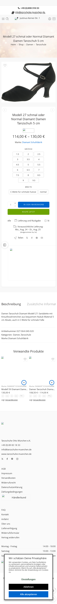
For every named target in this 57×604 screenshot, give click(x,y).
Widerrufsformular (10, 533)
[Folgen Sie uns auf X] (2, 459)
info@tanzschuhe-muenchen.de (29, 13)
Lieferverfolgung (9, 528)
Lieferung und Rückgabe (29, 220)
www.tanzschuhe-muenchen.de (16, 454)
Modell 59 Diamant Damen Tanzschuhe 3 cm (14, 389)
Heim (13, 44)
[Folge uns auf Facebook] (7, 459)
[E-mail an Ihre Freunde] (42, 238)
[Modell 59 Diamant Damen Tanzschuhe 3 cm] (14, 369)
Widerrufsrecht (8, 482)
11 (22, 396)
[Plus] (15, 203)
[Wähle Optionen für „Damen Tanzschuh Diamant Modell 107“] (51, 382)
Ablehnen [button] (29, 586)
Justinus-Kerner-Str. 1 (29, 18)
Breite (28, 187)
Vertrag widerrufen (10, 537)
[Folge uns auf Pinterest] (12, 459)
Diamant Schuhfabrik (32, 142)
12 (50, 396)
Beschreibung (11, 304)
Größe (28, 149)
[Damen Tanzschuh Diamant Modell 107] (42, 369)
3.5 (7, 396)
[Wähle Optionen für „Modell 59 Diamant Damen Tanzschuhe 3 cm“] (23, 382)
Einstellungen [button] (28, 579)
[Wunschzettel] (5, 65)
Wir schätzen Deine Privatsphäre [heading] (27, 558)
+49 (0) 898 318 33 (29, 8)
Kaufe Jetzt (28, 212)
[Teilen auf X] (27, 238)
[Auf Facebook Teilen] (32, 238)
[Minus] (15, 206)
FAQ (3, 510)
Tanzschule (41, 44)
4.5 (16, 396)
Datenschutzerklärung (11, 487)
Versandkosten (11, 400)
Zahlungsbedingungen (12, 491)
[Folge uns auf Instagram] (17, 459)
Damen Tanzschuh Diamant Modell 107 (42, 389)
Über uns (5, 523)
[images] (28, 82)
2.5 (35, 396)
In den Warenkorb (34, 204)
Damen (29, 44)
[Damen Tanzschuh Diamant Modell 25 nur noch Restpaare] (5, 110)
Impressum (6, 473)
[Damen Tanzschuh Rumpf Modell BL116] (52, 110)
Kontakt (5, 514)
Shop (21, 44)
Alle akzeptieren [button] (28, 594)
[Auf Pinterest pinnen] (37, 238)
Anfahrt (5, 519)
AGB (3, 468)
